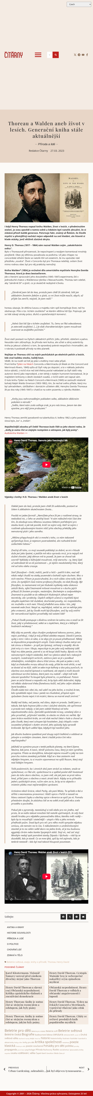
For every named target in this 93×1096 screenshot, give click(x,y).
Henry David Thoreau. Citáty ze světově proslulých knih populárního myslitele (68, 1019)
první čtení (21, 1050)
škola (56, 1053)
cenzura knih (69, 1035)
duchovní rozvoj (24, 1038)
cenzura (58, 1034)
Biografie (28, 1034)
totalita (14, 1053)
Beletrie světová (15, 961)
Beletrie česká (13, 1034)
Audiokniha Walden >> (16, 433)
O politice (13, 944)
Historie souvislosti (19, 932)
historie (45, 1038)
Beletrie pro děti (18, 1030)
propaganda (11, 1049)
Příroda (39, 1049)
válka (32, 1053)
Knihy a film (18, 1042)
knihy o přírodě (38, 961)
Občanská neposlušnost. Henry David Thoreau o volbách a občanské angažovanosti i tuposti (68, 992)
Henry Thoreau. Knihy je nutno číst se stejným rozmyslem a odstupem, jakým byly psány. (24, 1019)
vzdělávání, (23, 1053)
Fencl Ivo (37, 1038)
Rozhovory (47, 1049)
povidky (76, 1046)
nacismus (65, 1042)
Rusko (56, 1049)
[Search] (56, 55)
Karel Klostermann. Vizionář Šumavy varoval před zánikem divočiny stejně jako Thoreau (24, 976)
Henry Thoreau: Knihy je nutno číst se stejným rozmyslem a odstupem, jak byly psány (24, 1004)
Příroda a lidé (46, 144)
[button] (63, 916)
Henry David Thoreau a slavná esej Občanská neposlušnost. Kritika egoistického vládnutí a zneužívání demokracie (24, 992)
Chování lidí (14, 949)
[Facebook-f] (87, 54)
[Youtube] (83, 54)
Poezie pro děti (20, 1046)
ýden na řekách (25, 364)
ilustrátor (74, 1038)
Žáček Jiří (62, 1053)
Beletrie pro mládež (38, 1031)
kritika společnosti (48, 1042)
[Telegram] (79, 54)
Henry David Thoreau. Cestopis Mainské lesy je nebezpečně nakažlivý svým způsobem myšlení (68, 977)
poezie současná (34, 1045)
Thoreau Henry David (58, 961)
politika (69, 1045)
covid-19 (77, 1035)
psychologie (30, 1049)
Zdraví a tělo (15, 955)
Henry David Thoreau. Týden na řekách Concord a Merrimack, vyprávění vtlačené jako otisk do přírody (68, 1006)
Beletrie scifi (52, 1031)
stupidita (7, 1053)
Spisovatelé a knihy (76, 1050)
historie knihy (56, 1038)
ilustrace (66, 1038)
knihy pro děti (28, 1042)
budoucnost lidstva (43, 1034)
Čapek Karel (41, 1053)
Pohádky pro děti (54, 1045)
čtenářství (50, 1053)
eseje (27, 961)
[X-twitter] (75, 54)
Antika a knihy (15, 927)
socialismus (64, 1050)
